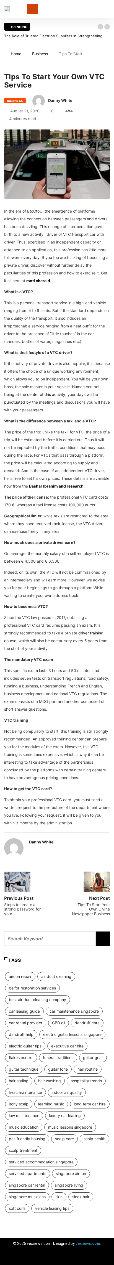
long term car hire (90, 1104)
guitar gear (93, 1057)
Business (40, 53)
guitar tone (58, 1069)
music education (23, 1127)
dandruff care (87, 1022)
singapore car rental (27, 1185)
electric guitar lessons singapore (72, 1034)
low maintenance (24, 1115)
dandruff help (21, 1034)
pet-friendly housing (27, 1138)
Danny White (60, 100)
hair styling (18, 1080)
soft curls (17, 1208)
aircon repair (20, 976)
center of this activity (46, 394)
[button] (100, 27)
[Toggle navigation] (32, 9)
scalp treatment (23, 1150)
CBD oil (58, 1022)
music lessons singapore (70, 1127)
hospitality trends (86, 1080)
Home (16, 53)
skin (59, 1196)
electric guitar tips (25, 1046)
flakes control (21, 1057)
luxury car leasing (65, 1115)
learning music (51, 1104)
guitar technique (23, 1069)
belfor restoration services (32, 988)
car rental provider (25, 1022)
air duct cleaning (56, 976)
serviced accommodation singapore (41, 1162)
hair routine (87, 1069)
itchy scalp (18, 1104)
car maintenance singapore (74, 1011)
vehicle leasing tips (52, 1208)
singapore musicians (27, 1196)
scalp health (94, 1138)
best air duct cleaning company (37, 999)
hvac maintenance (25, 1092)
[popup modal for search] (108, 9)
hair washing (49, 1080)
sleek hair (80, 1196)
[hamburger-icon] (105, 1258)
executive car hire (67, 1046)
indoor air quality (67, 1092)
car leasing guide (24, 1011)
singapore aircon (71, 1173)
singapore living (69, 1185)
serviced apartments (27, 1173)
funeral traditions (58, 1057)
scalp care (64, 1138)
